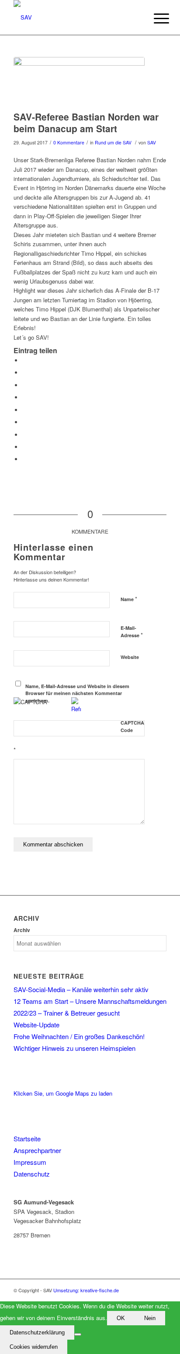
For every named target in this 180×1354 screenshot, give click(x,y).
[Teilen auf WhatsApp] (24, 385)
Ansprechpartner (37, 1150)
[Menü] (154, 18)
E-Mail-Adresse (132, 632)
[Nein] (77, 1334)
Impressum (30, 1162)
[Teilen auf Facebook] (24, 360)
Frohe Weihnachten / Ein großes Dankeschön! (79, 1036)
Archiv (22, 930)
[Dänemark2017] (79, 82)
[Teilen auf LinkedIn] (24, 410)
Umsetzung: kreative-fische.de (86, 1290)
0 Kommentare (68, 142)
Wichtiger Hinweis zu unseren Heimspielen (74, 1048)
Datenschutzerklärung (37, 1332)
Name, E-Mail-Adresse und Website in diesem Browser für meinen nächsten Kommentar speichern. (77, 693)
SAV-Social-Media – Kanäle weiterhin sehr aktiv (81, 989)
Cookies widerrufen (34, 1347)
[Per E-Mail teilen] (24, 459)
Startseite (27, 1138)
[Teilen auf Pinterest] (24, 397)
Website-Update (36, 1024)
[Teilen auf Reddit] (24, 447)
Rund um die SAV (113, 142)
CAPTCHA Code (132, 726)
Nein (150, 1318)
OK (121, 1318)
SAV (151, 142)
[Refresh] (76, 709)
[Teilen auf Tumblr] (24, 422)
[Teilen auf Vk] (24, 435)
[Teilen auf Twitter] (24, 372)
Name (129, 599)
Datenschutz (32, 1173)
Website (130, 657)
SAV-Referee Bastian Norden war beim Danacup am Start (86, 122)
